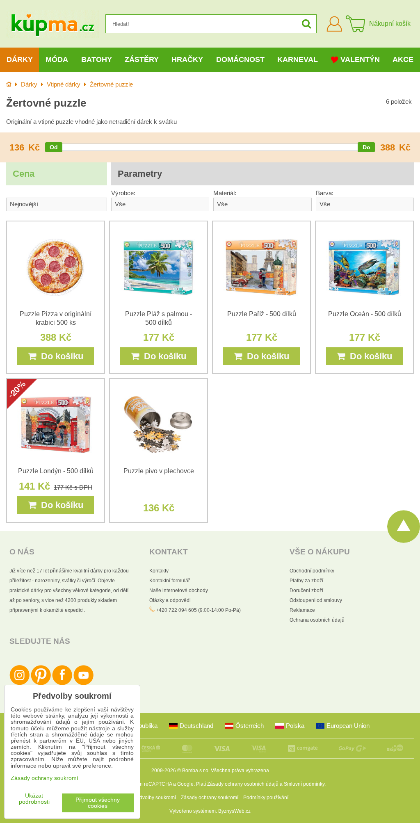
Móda (57, 59)
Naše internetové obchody (178, 590)
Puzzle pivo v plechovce (158, 470)
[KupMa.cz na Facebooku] (62, 683)
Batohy (96, 59)
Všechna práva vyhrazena (240, 770)
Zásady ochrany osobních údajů (242, 784)
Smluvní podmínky (304, 784)
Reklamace (302, 610)
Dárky (20, 59)
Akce (403, 59)
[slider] (53, 147)
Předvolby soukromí (154, 797)
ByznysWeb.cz (234, 811)
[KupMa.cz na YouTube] (83, 683)
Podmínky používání (265, 797)
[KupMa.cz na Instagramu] (19, 683)
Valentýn (360, 59)
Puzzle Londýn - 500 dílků (56, 470)
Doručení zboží (306, 590)
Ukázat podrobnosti (34, 799)
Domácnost (240, 59)
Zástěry (142, 59)
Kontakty (159, 571)
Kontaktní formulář (169, 581)
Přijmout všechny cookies (97, 803)
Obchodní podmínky (312, 571)
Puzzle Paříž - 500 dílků (261, 313)
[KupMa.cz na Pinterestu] (41, 683)
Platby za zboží (306, 581)
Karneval (297, 59)
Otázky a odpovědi (170, 600)
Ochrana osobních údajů (317, 620)
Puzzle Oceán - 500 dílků (364, 313)
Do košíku (59, 356)
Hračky (187, 59)
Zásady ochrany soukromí (209, 797)
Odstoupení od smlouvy (316, 600)
